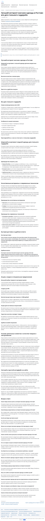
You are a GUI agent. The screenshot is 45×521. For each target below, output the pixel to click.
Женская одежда (26, 514)
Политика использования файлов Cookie (9, 511)
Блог (2, 509)
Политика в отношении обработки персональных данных (16, 509)
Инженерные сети (33, 5)
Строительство (14, 6)
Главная (2, 10)
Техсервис (20, 514)
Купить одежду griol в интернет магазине (35, 502)
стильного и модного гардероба (12, 21)
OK (24, 519)
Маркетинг (3, 516)
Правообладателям (37, 511)
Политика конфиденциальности (25, 511)
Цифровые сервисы (35, 514)
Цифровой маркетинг (5, 5)
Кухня (8, 516)
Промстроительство (5, 6)
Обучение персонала (23, 5)
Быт (11, 516)
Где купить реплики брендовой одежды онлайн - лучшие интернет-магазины (10, 503)
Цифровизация (14, 5)
